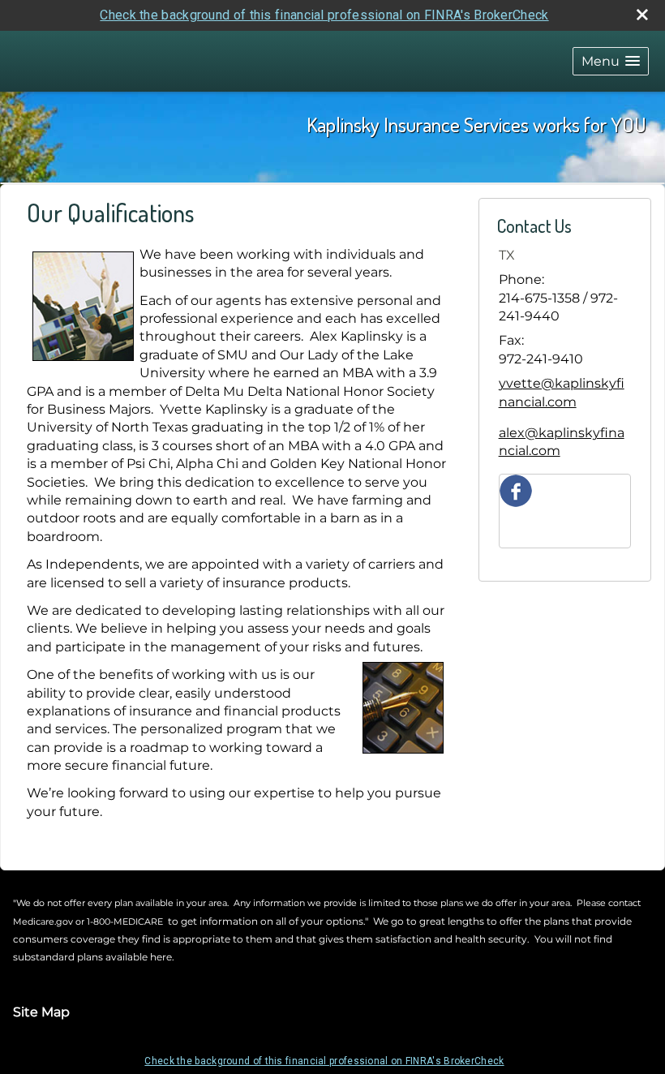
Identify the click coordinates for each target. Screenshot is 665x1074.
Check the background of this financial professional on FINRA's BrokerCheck (324, 15)
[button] (611, 61)
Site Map (41, 1012)
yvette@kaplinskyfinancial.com (561, 392)
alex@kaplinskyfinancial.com (561, 441)
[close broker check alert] (642, 14)
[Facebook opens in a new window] (516, 489)
